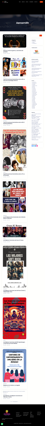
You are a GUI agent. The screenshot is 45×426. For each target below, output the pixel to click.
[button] (2, 424)
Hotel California (35, 123)
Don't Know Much (35, 119)
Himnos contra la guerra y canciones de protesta (13, 51)
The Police (38, 136)
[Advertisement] (22, 8)
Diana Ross (36, 118)
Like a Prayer (33, 128)
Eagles (38, 119)
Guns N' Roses (35, 122)
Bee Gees (39, 113)
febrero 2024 (34, 90)
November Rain (34, 133)
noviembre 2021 (34, 103)
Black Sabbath (34, 117)
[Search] (40, 35)
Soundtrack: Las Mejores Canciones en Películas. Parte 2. (12, 396)
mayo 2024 (33, 88)
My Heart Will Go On (35, 132)
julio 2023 (33, 96)
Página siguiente (15, 401)
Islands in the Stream (34, 125)
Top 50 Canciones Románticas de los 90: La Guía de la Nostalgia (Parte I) (14, 80)
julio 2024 (33, 86)
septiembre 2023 (34, 94)
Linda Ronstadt (37, 128)
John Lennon (37, 126)
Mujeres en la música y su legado (11, 385)
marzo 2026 (34, 82)
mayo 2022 (33, 101)
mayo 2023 (33, 98)
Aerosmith (36, 113)
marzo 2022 (34, 102)
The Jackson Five (34, 136)
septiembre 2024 (34, 85)
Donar (41, 1)
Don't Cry (32, 119)
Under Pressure (34, 137)
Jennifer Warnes (37, 125)
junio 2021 (33, 107)
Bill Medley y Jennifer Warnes (36, 116)
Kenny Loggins (34, 127)
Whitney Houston (35, 139)
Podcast (4, 77)
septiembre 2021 (34, 104)
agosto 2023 (34, 95)
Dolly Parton (39, 118)
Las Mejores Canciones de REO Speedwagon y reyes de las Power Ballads (14, 343)
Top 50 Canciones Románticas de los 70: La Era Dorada (14, 174)
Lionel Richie (40, 128)
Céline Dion (33, 118)
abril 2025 (33, 84)
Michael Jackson (35, 131)
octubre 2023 (34, 93)
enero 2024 (33, 91)
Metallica (37, 129)
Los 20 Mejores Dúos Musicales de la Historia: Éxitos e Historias (14, 217)
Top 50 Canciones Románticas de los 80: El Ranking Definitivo (13, 123)
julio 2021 (33, 106)
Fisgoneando (5, 120)
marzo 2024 (34, 89)
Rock (32, 134)
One (37, 133)
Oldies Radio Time (21, 423)
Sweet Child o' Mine (35, 135)
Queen (39, 133)
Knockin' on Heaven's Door (38, 127)
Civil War (37, 117)
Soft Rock (35, 134)
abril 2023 (33, 99)
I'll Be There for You (39, 123)
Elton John (34, 120)
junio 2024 (33, 87)
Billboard (34, 115)
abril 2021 (33, 108)
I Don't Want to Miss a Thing (36, 124)
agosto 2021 (34, 105)
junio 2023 (33, 97)
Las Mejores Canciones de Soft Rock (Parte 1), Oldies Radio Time (14, 291)
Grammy (37, 120)
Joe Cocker (33, 126)
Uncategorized (34, 43)
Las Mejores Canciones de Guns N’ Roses (13, 240)
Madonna (33, 129)
